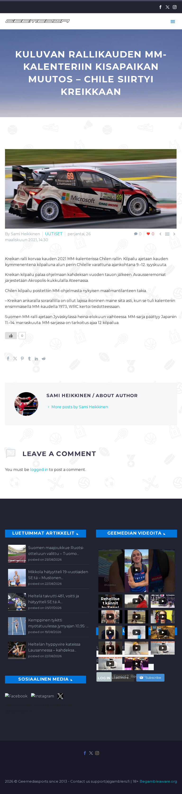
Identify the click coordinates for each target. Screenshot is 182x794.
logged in (39, 469)
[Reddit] (44, 358)
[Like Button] (11, 335)
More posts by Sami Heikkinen (79, 407)
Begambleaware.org (158, 781)
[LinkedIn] (36, 358)
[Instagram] (174, 7)
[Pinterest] (22, 358)
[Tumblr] (29, 358)
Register (138, 676)
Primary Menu (172, 21)
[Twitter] (167, 7)
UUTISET (54, 234)
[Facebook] (160, 7)
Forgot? (121, 676)
